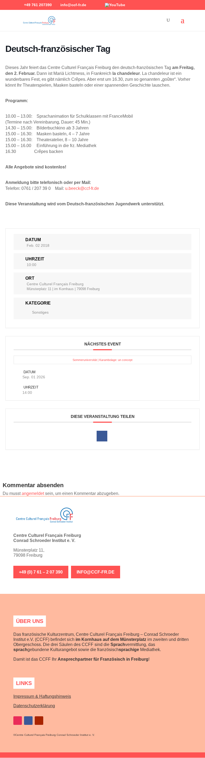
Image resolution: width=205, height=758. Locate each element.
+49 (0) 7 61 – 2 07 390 (41, 572)
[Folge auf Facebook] (28, 720)
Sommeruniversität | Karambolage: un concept (102, 359)
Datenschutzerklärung (34, 705)
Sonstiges (40, 312)
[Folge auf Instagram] (17, 720)
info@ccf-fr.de (96, 572)
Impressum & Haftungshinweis (42, 696)
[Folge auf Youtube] (39, 720)
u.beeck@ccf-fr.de (82, 188)
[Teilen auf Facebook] (102, 436)
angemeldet (33, 493)
